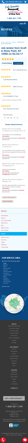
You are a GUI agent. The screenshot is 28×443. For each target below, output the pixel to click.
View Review (5, 136)
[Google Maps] (15, 388)
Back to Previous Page (9, 197)
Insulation (14, 340)
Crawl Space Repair (14, 328)
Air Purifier (14, 342)
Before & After (5, 227)
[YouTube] (13, 388)
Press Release (4, 215)
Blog (2, 225)
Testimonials (4, 223)
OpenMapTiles (10, 311)
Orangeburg (5, 174)
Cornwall (21, 157)
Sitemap (20, 435)
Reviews (3, 233)
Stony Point (22, 138)
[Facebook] (11, 388)
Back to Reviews (7, 201)
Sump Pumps (14, 335)
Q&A (14, 365)
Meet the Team (5, 237)
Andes (4, 263)
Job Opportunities (6, 220)
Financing (4, 239)
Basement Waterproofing (14, 326)
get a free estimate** (14, 398)
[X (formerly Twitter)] (17, 388)
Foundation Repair (14, 333)
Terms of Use (13, 435)
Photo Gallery (4, 230)
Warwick (21, 190)
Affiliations (3, 244)
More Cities (6, 286)
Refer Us (3, 218)
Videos (3, 242)
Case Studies (4, 247)
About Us (4, 211)
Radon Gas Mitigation (14, 338)
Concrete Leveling (14, 330)
